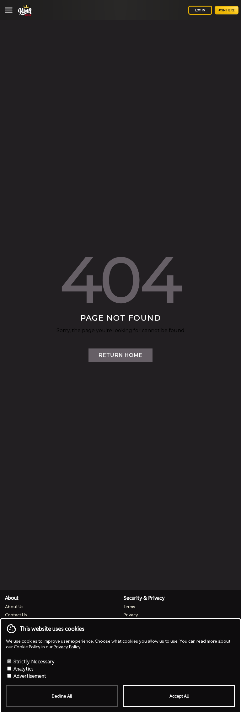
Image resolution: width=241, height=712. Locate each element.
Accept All (179, 696)
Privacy (131, 615)
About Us (14, 606)
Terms (129, 606)
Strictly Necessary (33, 661)
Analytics (23, 669)
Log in (200, 10)
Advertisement (29, 676)
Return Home (120, 355)
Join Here (226, 10)
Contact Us (16, 615)
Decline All (62, 696)
